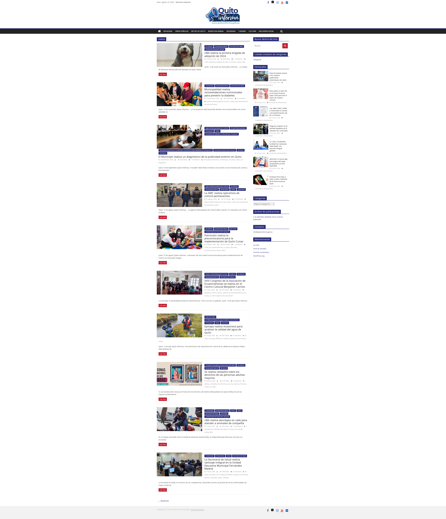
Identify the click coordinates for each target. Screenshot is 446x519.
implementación (217, 247)
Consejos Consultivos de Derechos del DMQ (220, 365)
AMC (229, 202)
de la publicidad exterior (211, 160)
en (245, 293)
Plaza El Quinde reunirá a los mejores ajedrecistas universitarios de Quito (278, 76)
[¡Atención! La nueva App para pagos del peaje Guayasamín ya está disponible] (260, 158)
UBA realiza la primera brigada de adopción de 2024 (224, 54)
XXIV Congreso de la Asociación (222, 296)
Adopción (212, 62)
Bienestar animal (216, 31)
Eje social (233, 229)
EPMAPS (218, 339)
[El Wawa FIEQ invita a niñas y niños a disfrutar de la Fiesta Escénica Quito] (260, 176)
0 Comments (241, 98)
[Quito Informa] (223, 8)
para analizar (241, 339)
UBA (243, 62)
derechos (223, 384)
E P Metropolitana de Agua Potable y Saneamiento (222, 320)
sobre (214, 387)
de (223, 62)
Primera (233, 62)
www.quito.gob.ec (197, 509)
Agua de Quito (210, 317)
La (229, 62)
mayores (236, 384)
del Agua (212, 339)
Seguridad (231, 31)
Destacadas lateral (221, 46)
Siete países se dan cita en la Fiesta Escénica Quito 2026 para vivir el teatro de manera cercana (278, 95)
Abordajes (223, 429)
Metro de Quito (198, 31)
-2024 (206, 62)
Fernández (229, 475)
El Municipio (224, 160)
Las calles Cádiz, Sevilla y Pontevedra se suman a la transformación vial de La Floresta (278, 111)
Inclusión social (266, 31)
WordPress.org (258, 256)
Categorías (257, 59)
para (227, 247)
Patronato (233, 247)
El (242, 293)
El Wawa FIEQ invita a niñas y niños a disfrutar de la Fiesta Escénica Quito (278, 180)
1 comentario (238, 59)
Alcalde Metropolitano (238, 128)
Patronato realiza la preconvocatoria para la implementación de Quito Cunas (223, 238)
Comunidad (209, 86)
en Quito (232, 160)
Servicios (240, 150)
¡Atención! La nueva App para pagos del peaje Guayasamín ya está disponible (278, 162)
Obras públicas (181, 31)
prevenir (226, 101)
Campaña (213, 384)
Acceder (256, 245)
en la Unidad (220, 475)
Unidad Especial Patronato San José (217, 232)
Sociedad (224, 414)
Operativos (244, 202)
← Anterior (163, 500)
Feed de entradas (259, 249)
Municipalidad (218, 101)
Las (228, 384)
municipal (213, 478)
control (234, 202)
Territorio (163, 153)
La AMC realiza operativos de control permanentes (221, 194)
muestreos (232, 339)
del (226, 62)
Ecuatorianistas (236, 293)
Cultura (252, 31)
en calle (230, 429)
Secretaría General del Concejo (224, 150)
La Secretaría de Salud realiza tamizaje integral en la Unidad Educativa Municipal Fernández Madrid (223, 464)
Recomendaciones (241, 101)
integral (235, 475)
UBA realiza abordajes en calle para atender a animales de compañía (225, 421)
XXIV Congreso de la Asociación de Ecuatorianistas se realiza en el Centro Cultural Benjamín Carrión (224, 284)
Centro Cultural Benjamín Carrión (216, 274)
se (210, 296)
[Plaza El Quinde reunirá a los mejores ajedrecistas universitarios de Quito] (260, 72)
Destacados (225, 189)
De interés (209, 46)
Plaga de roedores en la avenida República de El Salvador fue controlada (278, 128)
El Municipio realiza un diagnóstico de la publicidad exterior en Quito (200, 156)
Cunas (206, 247)
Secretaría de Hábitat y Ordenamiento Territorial (222, 134)
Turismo (242, 31)
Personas (243, 384)
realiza (239, 62)
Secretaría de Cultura (227, 277)
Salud (239, 411)
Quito (217, 131)
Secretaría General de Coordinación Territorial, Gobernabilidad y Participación (186, 150)
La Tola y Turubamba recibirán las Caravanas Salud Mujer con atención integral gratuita (278, 146)
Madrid (206, 478)
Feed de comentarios (261, 252)
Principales (209, 131)
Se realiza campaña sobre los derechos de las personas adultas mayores (224, 375)
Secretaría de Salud (236, 46)
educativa (212, 475)
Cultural (225, 293)
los (232, 384)
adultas (206, 384)
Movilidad (167, 31)
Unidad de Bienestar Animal (215, 49)
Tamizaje (226, 478)
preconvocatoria (209, 250)
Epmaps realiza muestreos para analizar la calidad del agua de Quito (223, 329)
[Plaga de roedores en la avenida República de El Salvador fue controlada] (260, 125)
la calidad (225, 339)
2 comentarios (237, 426)
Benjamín (207, 293)
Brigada (219, 62)
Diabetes (209, 101)
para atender (238, 429)
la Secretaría (243, 475)
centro (219, 293)
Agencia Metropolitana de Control (217, 128)
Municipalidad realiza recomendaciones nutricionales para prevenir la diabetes (223, 92)
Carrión (214, 293)
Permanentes (208, 205)
